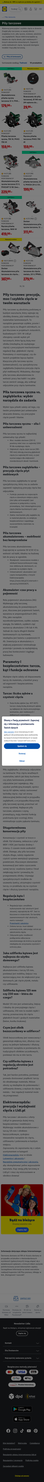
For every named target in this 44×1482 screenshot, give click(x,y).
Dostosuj (22, 753)
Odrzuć (22, 761)
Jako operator (9, 732)
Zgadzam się (22, 746)
